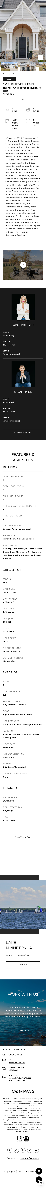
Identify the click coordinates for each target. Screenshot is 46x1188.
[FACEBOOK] (9, 1150)
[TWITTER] (29, 1150)
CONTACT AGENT (23, 433)
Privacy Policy (34, 1171)
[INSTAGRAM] (16, 1150)
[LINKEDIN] (23, 1150)
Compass (18, 1101)
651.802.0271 (9, 411)
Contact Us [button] (23, 1031)
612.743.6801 (9, 345)
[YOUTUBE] (36, 1150)
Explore (23, 965)
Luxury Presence (29, 1158)
